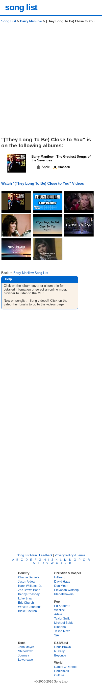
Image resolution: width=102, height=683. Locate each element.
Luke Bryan (25, 598)
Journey (23, 655)
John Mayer (26, 647)
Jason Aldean (27, 581)
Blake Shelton (27, 611)
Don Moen (61, 585)
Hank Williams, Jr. (30, 585)
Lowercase (25, 659)
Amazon (63, 167)
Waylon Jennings (29, 606)
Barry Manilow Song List (30, 273)
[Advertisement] (51, 82)
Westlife (59, 610)
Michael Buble (64, 622)
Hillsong (59, 577)
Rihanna (60, 626)
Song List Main (27, 555)
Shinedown (25, 651)
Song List (8, 21)
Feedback (45, 555)
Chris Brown (62, 647)
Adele (58, 614)
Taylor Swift (62, 618)
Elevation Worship (66, 590)
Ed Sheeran (62, 605)
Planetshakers (64, 594)
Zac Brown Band (29, 590)
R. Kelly (59, 651)
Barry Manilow (31, 21)
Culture (59, 675)
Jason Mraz (62, 631)
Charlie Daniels (28, 577)
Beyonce (60, 655)
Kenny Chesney (29, 594)
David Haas (62, 581)
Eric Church (26, 602)
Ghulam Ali (61, 671)
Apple (46, 167)
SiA (56, 635)
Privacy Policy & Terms (70, 555)
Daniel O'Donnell (65, 666)
